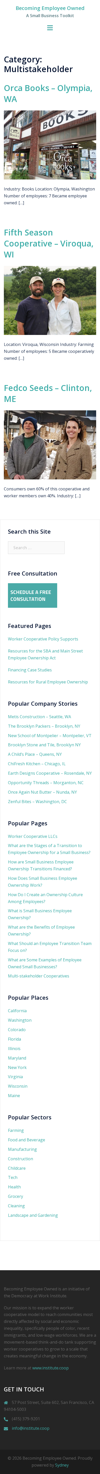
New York (17, 1067)
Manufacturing (22, 1149)
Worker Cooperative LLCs (32, 836)
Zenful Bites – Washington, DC (37, 801)
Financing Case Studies (30, 670)
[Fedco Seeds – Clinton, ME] (50, 444)
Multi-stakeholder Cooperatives (38, 976)
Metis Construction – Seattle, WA (39, 716)
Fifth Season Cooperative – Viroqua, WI (49, 243)
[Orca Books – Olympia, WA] (50, 145)
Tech (12, 1177)
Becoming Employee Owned (50, 8)
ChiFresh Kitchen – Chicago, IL (37, 764)
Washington (20, 1020)
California (17, 1011)
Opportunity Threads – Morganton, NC (46, 782)
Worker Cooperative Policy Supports (43, 639)
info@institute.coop (30, 1428)
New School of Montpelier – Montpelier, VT (50, 735)
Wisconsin (17, 1086)
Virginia (15, 1076)
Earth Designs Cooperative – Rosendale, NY (50, 773)
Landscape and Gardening (33, 1215)
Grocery (15, 1196)
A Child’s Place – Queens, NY (35, 754)
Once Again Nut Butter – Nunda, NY (42, 792)
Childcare (17, 1168)
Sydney (62, 1465)
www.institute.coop (50, 1368)
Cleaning (16, 1206)
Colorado (17, 1029)
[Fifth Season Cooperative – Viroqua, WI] (50, 300)
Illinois (14, 1048)
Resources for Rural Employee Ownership (48, 682)
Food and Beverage (26, 1140)
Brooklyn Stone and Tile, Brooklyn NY (44, 745)
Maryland (17, 1058)
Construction (20, 1159)
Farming (16, 1130)
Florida (14, 1039)
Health (14, 1187)
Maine (14, 1095)
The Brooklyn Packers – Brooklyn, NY (44, 726)
